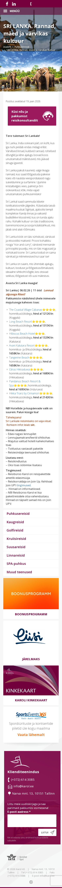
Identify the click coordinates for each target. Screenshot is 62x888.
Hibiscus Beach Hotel (22, 333)
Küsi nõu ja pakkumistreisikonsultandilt (24, 115)
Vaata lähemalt (31, 734)
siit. (32, 425)
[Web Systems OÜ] (31, 882)
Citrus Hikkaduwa (19, 369)
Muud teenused (19, 572)
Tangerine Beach (19, 357)
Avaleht (7, 46)
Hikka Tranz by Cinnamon (24, 393)
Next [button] (49, 78)
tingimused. (24, 485)
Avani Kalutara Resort (22, 345)
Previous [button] (15, 78)
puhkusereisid (21, 46)
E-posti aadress (19, 812)
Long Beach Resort (20, 321)
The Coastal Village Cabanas (25, 309)
